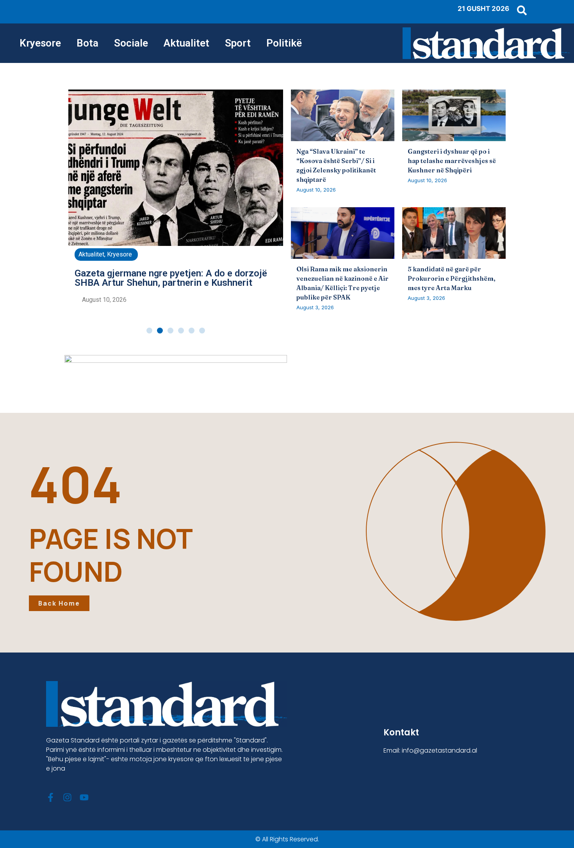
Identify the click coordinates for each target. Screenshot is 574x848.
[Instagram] (67, 797)
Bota (87, 43)
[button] (149, 330)
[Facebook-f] (50, 797)
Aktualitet (186, 43)
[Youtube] (84, 797)
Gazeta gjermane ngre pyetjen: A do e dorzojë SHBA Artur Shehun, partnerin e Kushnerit (171, 278)
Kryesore (40, 43)
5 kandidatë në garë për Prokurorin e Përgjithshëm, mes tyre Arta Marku (452, 278)
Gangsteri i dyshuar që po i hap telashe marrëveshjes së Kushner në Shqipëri (452, 160)
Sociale (131, 43)
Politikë (284, 43)
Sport (238, 43)
